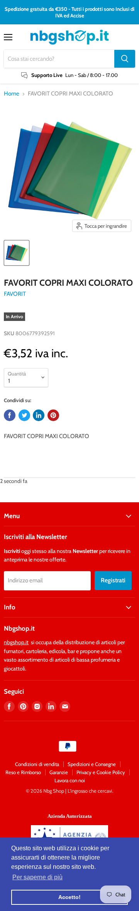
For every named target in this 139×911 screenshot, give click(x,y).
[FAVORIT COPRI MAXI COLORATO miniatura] (16, 253)
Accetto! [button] (69, 897)
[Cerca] (124, 59)
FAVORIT (15, 293)
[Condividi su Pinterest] (53, 415)
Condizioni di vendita (37, 764)
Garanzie (58, 772)
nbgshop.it (16, 642)
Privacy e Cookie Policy (100, 772)
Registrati (113, 580)
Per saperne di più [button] (37, 877)
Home (11, 93)
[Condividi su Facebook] (9, 415)
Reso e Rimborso (23, 772)
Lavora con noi (69, 780)
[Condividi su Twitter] (24, 415)
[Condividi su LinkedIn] (38, 415)
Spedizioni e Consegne (92, 764)
